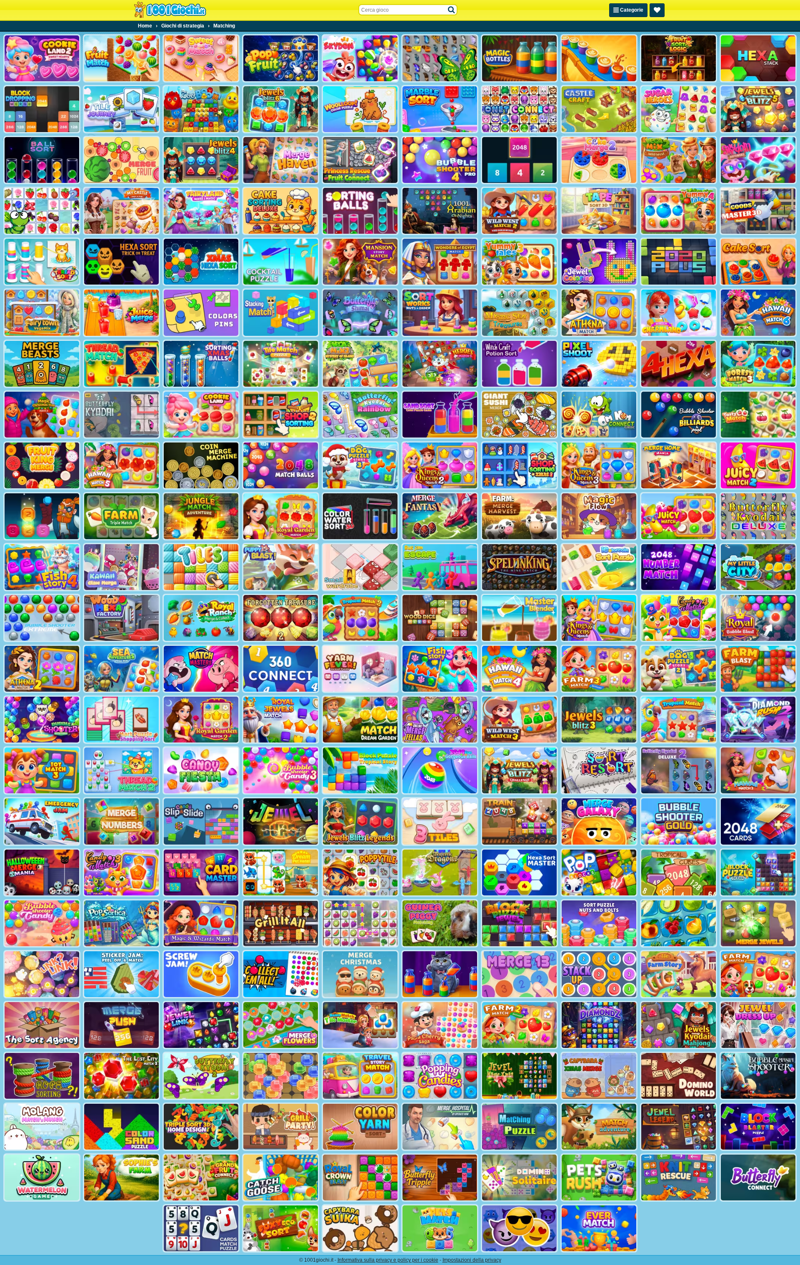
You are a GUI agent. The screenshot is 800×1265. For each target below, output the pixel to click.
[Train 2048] (519, 821)
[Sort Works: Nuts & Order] (439, 312)
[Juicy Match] (678, 516)
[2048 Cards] (758, 821)
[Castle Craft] (599, 109)
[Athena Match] (599, 312)
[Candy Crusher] (201, 770)
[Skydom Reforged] (758, 160)
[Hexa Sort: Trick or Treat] (121, 262)
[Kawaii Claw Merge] (121, 567)
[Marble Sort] (439, 109)
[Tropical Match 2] (360, 618)
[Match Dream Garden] (360, 719)
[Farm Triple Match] (121, 516)
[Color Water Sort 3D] (360, 516)
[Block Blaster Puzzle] (758, 1126)
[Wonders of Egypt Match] (439, 262)
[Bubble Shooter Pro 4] (439, 160)
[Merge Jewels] (758, 923)
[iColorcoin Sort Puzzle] (599, 567)
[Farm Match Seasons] (758, 974)
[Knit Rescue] (678, 1177)
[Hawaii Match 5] (121, 465)
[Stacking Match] (280, 312)
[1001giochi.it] (170, 10)
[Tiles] (201, 567)
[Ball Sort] (41, 160)
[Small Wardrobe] (360, 567)
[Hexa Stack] (758, 58)
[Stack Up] (599, 974)
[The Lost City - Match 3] (121, 1076)
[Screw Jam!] (201, 974)
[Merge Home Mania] (678, 465)
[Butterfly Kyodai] (439, 58)
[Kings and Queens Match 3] (599, 465)
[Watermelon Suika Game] (41, 1177)
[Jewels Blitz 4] (201, 160)
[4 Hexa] (678, 364)
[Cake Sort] (758, 262)
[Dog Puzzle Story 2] (678, 669)
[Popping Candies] (439, 1076)
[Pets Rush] (599, 1177)
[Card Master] (201, 872)
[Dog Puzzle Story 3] (360, 465)
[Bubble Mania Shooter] (758, 1076)
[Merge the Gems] (41, 516)
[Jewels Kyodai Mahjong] (678, 1025)
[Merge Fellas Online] (439, 719)
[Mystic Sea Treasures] (519, 312)
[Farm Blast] (758, 669)
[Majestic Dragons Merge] (439, 872)
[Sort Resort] (599, 770)
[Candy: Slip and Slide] (201, 821)
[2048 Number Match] (678, 567)
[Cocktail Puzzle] (280, 262)
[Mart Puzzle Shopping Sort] (121, 719)
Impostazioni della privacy (471, 1260)
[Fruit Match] (121, 58)
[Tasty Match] (758, 414)
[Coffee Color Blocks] (599, 58)
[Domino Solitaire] (519, 1177)
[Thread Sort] (41, 262)
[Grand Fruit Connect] (201, 1177)
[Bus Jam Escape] (439, 567)
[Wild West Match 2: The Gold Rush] (519, 211)
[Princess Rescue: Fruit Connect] (360, 160)
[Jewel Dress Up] (758, 1025)
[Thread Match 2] (121, 770)
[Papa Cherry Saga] (439, 1025)
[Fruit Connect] (41, 211)
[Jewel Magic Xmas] (519, 1076)
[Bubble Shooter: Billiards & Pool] (678, 414)
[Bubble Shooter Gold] (678, 821)
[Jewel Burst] (280, 821)
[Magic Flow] (599, 516)
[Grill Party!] (280, 1126)
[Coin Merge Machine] (201, 465)
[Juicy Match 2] (758, 465)
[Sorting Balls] (360, 211)
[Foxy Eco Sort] (280, 1228)
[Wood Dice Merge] (439, 618)
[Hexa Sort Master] (519, 872)
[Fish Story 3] (439, 669)
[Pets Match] (439, 1228)
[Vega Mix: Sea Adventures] (121, 669)
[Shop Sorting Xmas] (519, 465)
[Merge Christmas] (360, 974)
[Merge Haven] (280, 160)
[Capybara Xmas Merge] (599, 1076)
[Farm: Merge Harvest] (519, 516)
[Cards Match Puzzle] (201, 1228)
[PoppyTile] (360, 872)
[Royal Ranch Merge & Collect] (201, 618)
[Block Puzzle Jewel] (519, 923)
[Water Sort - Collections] (439, 974)
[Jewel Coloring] (599, 262)
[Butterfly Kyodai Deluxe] (758, 516)
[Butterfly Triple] (439, 1177)
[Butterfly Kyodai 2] (201, 1076)
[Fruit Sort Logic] (678, 58)
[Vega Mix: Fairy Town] (41, 312)
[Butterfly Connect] (758, 1177)
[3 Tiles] (439, 821)
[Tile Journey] (121, 109)
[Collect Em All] (280, 974)
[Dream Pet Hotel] (280, 872)
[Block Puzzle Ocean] (758, 872)
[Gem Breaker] (280, 1076)
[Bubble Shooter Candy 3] (280, 770)
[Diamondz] (599, 1025)
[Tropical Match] (678, 719)
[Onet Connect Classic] (519, 109)
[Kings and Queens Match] (599, 618)
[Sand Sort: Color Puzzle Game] (439, 414)
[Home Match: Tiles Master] (360, 1025)
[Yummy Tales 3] (519, 262)
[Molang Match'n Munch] (41, 1126)
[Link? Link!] (41, 974)
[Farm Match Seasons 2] (519, 1025)
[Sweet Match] (201, 58)
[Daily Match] (360, 923)
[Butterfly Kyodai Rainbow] (360, 414)
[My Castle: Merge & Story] (121, 211)
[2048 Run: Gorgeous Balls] (439, 770)
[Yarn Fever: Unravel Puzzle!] (360, 669)
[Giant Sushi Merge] (519, 414)
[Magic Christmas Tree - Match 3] (41, 414)
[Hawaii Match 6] (758, 312)
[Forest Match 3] (758, 364)
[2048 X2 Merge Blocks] (519, 160)
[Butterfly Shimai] (360, 312)
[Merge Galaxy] (599, 821)
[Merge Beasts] (41, 364)
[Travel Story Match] (360, 1076)
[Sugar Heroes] (678, 109)
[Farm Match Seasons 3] (599, 669)
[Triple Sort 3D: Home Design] (201, 1126)
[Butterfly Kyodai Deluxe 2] (678, 770)
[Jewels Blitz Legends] (360, 821)
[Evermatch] (599, 1228)
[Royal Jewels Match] (280, 719)
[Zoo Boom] (201, 109)
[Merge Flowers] (280, 1025)
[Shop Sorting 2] (280, 414)
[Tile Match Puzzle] (280, 364)
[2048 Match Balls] (280, 465)
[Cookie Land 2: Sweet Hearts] (41, 58)
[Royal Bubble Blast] (758, 618)
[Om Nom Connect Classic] (599, 414)
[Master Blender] (519, 618)
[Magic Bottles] (519, 58)
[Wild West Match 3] (519, 719)
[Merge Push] (121, 1025)
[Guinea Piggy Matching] (439, 923)
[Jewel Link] (201, 1025)
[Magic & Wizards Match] (201, 923)
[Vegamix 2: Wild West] (678, 160)
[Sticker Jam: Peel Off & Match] (121, 974)
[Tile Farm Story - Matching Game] (678, 974)
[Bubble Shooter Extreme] (41, 618)
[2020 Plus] (678, 262)
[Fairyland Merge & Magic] (201, 211)
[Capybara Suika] (360, 1228)
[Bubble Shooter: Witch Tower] (41, 719)
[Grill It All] (280, 923)
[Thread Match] (121, 364)
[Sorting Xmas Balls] (201, 364)
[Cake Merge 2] (599, 160)
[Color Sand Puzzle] (121, 1126)
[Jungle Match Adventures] (201, 516)
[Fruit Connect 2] (678, 923)
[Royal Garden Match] (280, 516)
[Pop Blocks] (599, 872)
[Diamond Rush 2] (758, 719)
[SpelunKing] (519, 567)
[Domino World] (678, 1076)
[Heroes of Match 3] (439, 364)
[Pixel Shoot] (599, 364)
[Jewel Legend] (678, 1126)
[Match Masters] (201, 669)
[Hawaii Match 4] (519, 669)
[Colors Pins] (201, 312)
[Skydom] (360, 58)
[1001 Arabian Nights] (439, 211)
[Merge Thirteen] (519, 974)
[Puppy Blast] (280, 567)
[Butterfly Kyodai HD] (121, 414)
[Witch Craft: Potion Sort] (519, 364)
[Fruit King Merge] (41, 465)
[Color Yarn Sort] (360, 1126)
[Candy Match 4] (678, 618)
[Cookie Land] (201, 414)
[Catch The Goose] (280, 1177)
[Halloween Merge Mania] (41, 872)
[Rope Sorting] (41, 1076)
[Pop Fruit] (280, 58)
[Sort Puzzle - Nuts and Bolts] (599, 923)
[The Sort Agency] (41, 1025)
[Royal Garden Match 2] (201, 719)
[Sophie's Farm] (121, 1177)
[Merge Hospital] (439, 1126)
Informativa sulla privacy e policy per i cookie (388, 1260)
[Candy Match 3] (121, 872)
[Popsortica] (121, 923)
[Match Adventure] (599, 1126)
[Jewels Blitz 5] (758, 109)
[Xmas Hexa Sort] (201, 262)
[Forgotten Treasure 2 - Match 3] (280, 618)
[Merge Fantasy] (439, 516)
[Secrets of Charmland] (678, 312)
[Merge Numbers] (121, 821)
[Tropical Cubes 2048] (678, 872)
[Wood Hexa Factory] (121, 618)
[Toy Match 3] (41, 770)
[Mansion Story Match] (360, 262)
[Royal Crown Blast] (360, 1177)
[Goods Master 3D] (758, 211)
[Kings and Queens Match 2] (439, 465)
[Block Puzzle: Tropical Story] (360, 770)
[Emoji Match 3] (519, 1228)
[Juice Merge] (121, 312)
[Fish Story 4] (41, 567)
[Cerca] (452, 10)
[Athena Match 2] (41, 669)
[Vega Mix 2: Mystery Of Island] (360, 364)
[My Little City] (758, 567)
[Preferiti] (657, 10)
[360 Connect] (280, 669)
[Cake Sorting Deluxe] (280, 211)
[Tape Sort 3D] (599, 211)
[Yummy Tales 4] (678, 211)
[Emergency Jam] (41, 821)
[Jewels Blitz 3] (599, 719)
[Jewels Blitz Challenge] (519, 770)
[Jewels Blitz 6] (280, 109)
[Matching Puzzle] (519, 1126)
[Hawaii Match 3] (758, 770)
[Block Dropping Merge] (41, 109)
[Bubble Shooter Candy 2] (41, 923)
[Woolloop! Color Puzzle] (360, 109)
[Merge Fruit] (121, 160)
